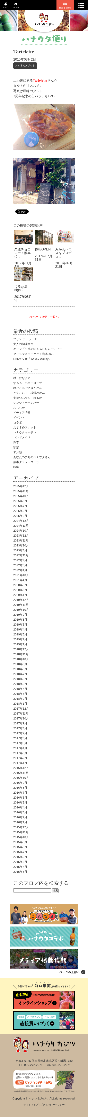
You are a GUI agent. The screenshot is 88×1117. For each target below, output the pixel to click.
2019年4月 (20, 629)
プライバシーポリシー (52, 1104)
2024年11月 (20, 525)
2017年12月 (21, 708)
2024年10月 (21, 530)
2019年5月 (20, 624)
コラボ (17, 422)
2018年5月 (20, 683)
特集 (16, 467)
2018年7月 (20, 674)
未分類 (17, 452)
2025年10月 (21, 496)
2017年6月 (20, 738)
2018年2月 (20, 698)
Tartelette (40, 80)
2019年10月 (21, 609)
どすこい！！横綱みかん (29, 392)
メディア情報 (21, 412)
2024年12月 (21, 520)
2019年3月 (20, 634)
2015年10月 (21, 837)
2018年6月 (20, 679)
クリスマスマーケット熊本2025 (33, 354)
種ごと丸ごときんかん (27, 387)
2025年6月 (20, 510)
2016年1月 (20, 822)
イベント (19, 417)
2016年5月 (20, 802)
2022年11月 (20, 555)
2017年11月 (20, 713)
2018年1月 (20, 703)
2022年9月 (20, 560)
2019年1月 (20, 644)
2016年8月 (20, 787)
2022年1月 (20, 570)
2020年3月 (20, 590)
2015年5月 (20, 861)
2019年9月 (20, 614)
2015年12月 (21, 827)
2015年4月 (20, 866)
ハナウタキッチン (24, 432)
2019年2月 (20, 639)
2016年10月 (21, 777)
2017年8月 (20, 728)
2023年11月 (20, 540)
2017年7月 (20, 733)
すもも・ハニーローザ (27, 383)
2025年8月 (20, 501)
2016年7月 (20, 792)
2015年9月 (20, 842)
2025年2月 (20, 515)
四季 (16, 442)
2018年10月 (21, 659)
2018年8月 (20, 669)
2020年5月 (20, 585)
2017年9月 (20, 723)
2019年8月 (20, 619)
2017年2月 (20, 758)
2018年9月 (20, 664)
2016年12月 (21, 768)
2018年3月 (20, 693)
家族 (16, 447)
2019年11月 (20, 604)
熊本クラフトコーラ (26, 462)
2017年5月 (20, 743)
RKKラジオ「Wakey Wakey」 (32, 358)
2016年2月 (20, 817)
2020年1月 (20, 595)
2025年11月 (20, 491)
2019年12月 (21, 599)
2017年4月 (20, 748)
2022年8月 (20, 565)
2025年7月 (20, 506)
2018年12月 (21, 649)
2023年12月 (21, 535)
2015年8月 (20, 847)
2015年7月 (20, 852)
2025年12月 (21, 486)
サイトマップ (31, 1104)
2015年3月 (20, 871)
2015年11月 (20, 832)
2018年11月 (20, 654)
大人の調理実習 (23, 344)
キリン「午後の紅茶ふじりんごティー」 (39, 349)
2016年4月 (20, 807)
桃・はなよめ (21, 378)
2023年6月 (20, 550)
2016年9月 (20, 782)
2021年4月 (20, 580)
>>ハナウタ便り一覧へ (44, 316)
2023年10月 (21, 545)
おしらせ (19, 407)
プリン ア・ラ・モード (28, 339)
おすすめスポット (25, 65)
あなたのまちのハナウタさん (32, 457)
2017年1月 (20, 763)
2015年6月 (20, 857)
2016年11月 (20, 772)
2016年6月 (20, 797)
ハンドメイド (21, 437)
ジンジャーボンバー (26, 402)
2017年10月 (21, 718)
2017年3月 (20, 753)
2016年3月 (20, 812)
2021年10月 (21, 575)
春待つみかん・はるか (27, 397)
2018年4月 (20, 688)
